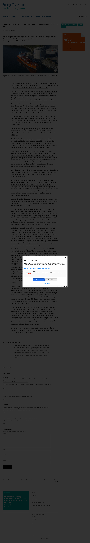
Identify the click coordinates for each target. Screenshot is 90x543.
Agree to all (38, 279)
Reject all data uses (45, 283)
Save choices (51, 279)
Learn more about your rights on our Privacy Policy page (37, 268)
